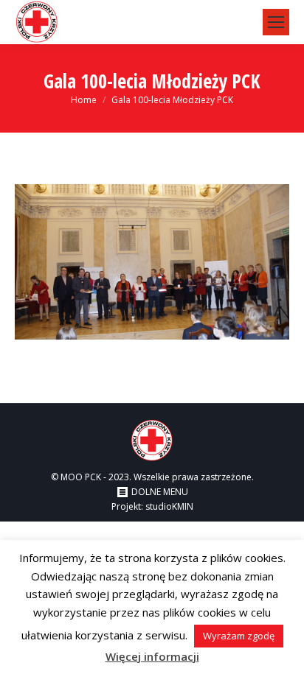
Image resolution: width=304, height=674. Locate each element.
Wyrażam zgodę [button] (238, 635)
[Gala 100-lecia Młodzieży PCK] (152, 262)
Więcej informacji (152, 656)
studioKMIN (169, 506)
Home (84, 100)
